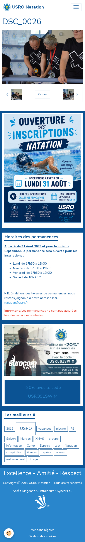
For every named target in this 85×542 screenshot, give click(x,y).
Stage (34, 459)
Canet (31, 446)
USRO (26, 428)
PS (72, 429)
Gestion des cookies (42, 536)
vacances (44, 429)
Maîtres (25, 439)
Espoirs (45, 446)
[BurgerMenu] (76, 7)
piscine (61, 429)
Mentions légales (42, 530)
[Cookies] (9, 533)
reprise (46, 452)
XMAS (40, 439)
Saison (11, 439)
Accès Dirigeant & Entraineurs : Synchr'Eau (42, 491)
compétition (14, 452)
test (57, 446)
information (14, 446)
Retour (42, 94)
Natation (71, 446)
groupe (54, 439)
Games (32, 452)
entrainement (15, 459)
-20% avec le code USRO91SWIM (42, 392)
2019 (9, 429)
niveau (60, 452)
